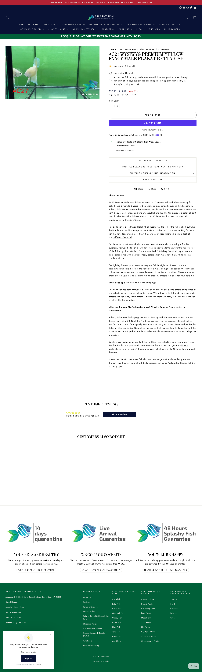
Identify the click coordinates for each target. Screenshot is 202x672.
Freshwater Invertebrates (104, 24)
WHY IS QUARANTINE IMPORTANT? (36, 570)
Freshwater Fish (72, 24)
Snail (172, 604)
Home (111, 49)
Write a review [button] (119, 414)
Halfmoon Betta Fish (122, 237)
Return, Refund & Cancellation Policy (96, 617)
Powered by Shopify (101, 661)
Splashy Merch (173, 29)
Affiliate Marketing (91, 645)
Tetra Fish (116, 631)
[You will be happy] (166, 533)
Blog (139, 29)
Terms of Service (90, 606)
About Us (124, 29)
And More (116, 641)
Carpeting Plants (148, 608)
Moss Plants (146, 617)
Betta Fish (50, 24)
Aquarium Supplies (170, 24)
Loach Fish (116, 622)
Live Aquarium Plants (139, 24)
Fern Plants (146, 613)
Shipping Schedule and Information (152, 173)
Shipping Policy (90, 623)
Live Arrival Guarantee (152, 160)
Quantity (114, 101)
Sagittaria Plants (148, 631)
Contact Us (108, 29)
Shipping (112, 94)
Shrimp (173, 599)
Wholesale (87, 640)
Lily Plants (145, 627)
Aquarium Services (84, 29)
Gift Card (154, 29)
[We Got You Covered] (101, 533)
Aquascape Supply (31, 29)
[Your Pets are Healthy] (36, 533)
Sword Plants (147, 604)
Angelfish (116, 599)
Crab (172, 617)
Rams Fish (116, 636)
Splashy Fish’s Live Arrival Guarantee (126, 328)
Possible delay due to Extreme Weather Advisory (152, 167)
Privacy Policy (89, 611)
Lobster (173, 613)
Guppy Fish (117, 617)
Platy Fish (116, 627)
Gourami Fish (118, 613)
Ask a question (152, 179)
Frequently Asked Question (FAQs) (94, 634)
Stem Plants (146, 622)
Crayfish (174, 608)
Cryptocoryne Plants (150, 641)
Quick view (28, 476)
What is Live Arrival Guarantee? (101, 570)
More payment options (153, 129)
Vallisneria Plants (148, 636)
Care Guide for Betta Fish (135, 275)
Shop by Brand (58, 29)
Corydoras (116, 608)
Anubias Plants (147, 599)
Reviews (86, 602)
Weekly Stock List (29, 24)
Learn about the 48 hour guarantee (165, 570)
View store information (125, 150)
